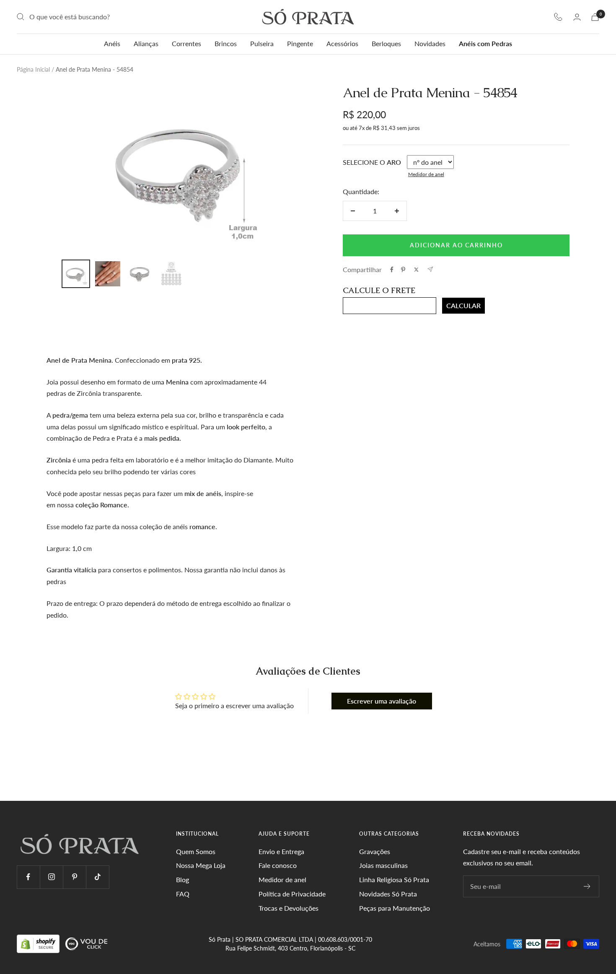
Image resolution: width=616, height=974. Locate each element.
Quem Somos (195, 851)
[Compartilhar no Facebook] (391, 270)
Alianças (146, 43)
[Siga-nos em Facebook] (28, 876)
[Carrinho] (595, 17)
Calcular (463, 305)
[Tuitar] (416, 270)
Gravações (374, 851)
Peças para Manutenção (394, 908)
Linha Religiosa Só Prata (394, 879)
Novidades (429, 43)
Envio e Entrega (281, 851)
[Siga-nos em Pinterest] (74, 876)
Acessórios (342, 43)
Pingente (300, 43)
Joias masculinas (383, 865)
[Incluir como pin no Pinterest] (403, 270)
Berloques (386, 43)
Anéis (112, 43)
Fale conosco (278, 865)
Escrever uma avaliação (381, 701)
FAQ (182, 894)
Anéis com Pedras (485, 43)
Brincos (226, 43)
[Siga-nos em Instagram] (51, 876)
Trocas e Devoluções (288, 908)
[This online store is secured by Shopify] (39, 943)
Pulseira (262, 43)
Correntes (186, 43)
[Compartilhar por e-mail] (430, 269)
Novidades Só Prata (388, 894)
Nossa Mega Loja (200, 865)
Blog (182, 879)
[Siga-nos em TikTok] (97, 876)
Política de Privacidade (292, 894)
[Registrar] (587, 886)
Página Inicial (33, 69)
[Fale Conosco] (558, 17)
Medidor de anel (426, 174)
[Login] (577, 17)
